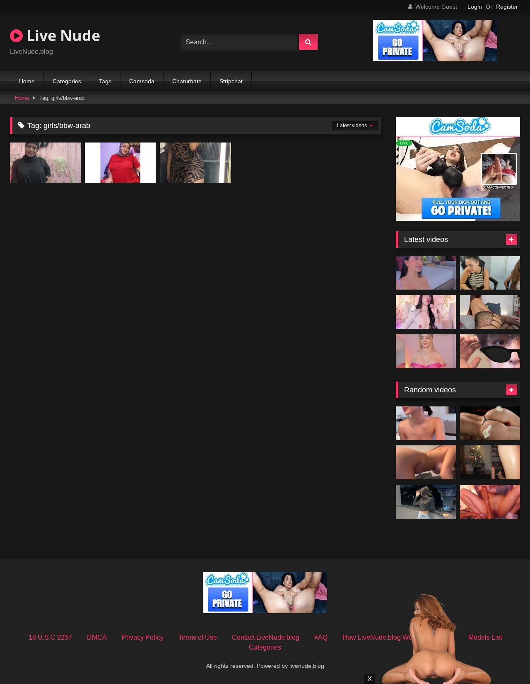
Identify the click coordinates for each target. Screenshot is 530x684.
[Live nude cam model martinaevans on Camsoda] (490, 312)
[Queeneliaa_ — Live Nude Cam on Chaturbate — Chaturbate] (490, 502)
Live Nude (61, 35)
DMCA (97, 637)
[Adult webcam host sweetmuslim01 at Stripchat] (120, 162)
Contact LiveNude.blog (265, 637)
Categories (67, 81)
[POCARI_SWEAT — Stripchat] (490, 351)
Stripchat (231, 81)
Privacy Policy (143, 637)
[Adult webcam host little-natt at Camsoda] (426, 351)
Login (474, 6)
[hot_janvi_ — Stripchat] (426, 502)
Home (27, 81)
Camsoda (141, 81)
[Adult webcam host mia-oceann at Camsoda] (426, 273)
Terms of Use (197, 637)
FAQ (321, 637)
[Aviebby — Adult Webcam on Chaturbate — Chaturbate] (426, 462)
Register (507, 6)
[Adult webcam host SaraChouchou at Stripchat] (195, 162)
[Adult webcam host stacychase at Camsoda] (426, 312)
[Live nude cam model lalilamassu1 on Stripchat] (45, 162)
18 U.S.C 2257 (50, 637)
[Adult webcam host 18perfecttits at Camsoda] (490, 273)
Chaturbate (187, 81)
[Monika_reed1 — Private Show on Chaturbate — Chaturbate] (426, 423)
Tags (105, 81)
